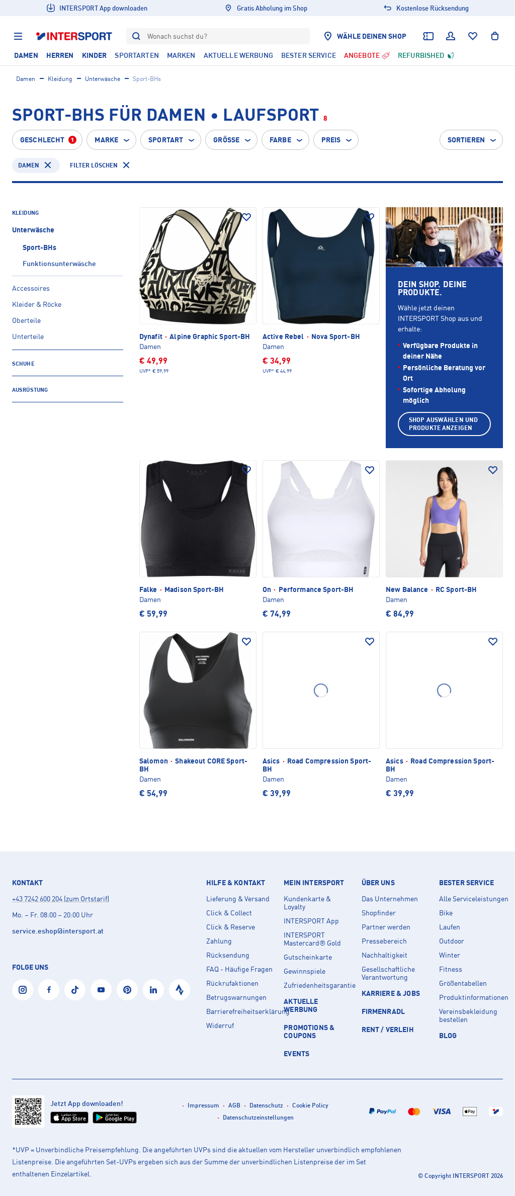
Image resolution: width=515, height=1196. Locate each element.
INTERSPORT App (311, 921)
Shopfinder (379, 913)
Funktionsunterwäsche (59, 263)
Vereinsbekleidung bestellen (468, 1015)
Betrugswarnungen (236, 997)
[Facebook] (48, 989)
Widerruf (220, 1025)
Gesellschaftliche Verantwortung (388, 973)
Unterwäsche (102, 78)
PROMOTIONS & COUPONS (309, 1031)
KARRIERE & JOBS (391, 993)
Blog (448, 1035)
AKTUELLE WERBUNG (301, 1005)
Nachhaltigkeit (384, 955)
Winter (449, 955)
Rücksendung (227, 955)
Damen (25, 78)
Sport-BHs (39, 247)
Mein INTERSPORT (314, 883)
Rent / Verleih (388, 1029)
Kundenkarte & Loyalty (307, 903)
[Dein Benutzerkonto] (451, 36)
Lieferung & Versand (238, 899)
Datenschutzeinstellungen (258, 1117)
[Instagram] (22, 989)
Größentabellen (463, 983)
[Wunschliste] (473, 36)
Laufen (449, 927)
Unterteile (28, 336)
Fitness (450, 969)
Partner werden (386, 927)
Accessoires (31, 288)
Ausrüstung (30, 389)
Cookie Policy (310, 1105)
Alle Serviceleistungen (473, 899)
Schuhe (23, 363)
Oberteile (26, 320)
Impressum (203, 1105)
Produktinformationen (473, 997)
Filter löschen (94, 165)
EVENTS (296, 1053)
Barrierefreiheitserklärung (241, 1011)
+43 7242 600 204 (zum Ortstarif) (60, 898)
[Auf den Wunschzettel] (246, 217)
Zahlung (219, 941)
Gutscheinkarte (308, 957)
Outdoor (451, 941)
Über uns (378, 883)
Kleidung (60, 78)
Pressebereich (384, 941)
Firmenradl (383, 1011)
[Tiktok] (74, 989)
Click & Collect (229, 913)
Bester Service (466, 883)
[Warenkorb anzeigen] (495, 36)
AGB (234, 1105)
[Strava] (179, 989)
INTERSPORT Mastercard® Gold (312, 939)
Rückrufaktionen (232, 983)
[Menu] (18, 36)
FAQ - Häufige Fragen (239, 969)
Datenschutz (266, 1105)
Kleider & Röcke (36, 304)
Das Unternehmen (390, 899)
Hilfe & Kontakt (235, 883)
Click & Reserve (230, 927)
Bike (446, 913)
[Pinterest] (127, 989)
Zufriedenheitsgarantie (318, 985)
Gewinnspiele (304, 971)
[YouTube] (101, 989)
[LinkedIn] (153, 989)
